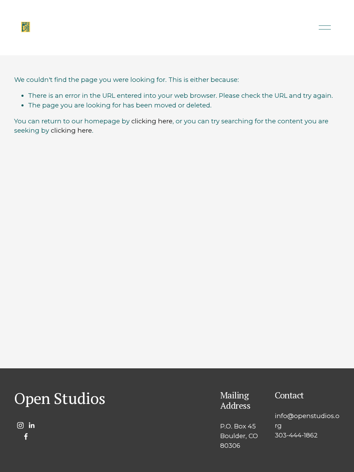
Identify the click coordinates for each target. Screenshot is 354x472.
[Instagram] (20, 425)
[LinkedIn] (31, 425)
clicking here (152, 121)
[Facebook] (25, 436)
